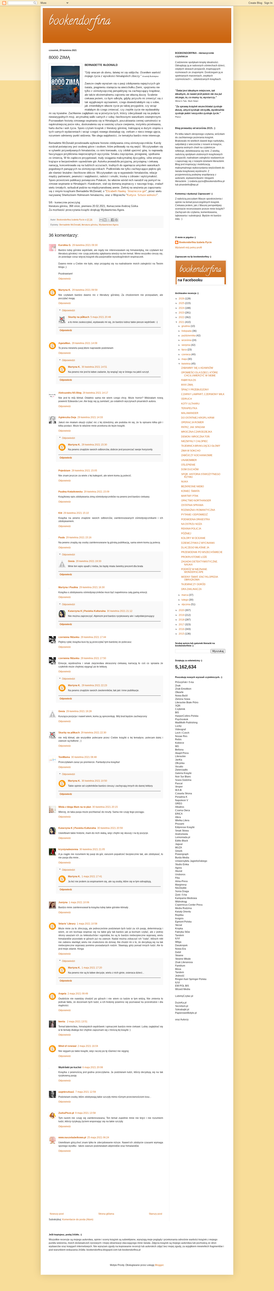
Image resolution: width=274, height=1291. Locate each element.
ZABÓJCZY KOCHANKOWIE (196, 455)
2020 (182, 610)
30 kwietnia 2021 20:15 (105, 807)
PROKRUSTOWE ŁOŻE (194, 557)
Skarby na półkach (78, 317)
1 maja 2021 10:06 (79, 902)
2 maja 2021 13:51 (77, 1021)
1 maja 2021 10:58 (87, 923)
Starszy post (155, 1213)
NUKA (184, 481)
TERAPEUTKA (189, 408)
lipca (184, 349)
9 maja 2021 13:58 (85, 1113)
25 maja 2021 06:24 (98, 1137)
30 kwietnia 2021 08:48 (84, 757)
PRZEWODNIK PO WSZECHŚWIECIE (201, 552)
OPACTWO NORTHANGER (196, 500)
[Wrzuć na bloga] (105, 220)
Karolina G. (64, 245)
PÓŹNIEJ (186, 533)
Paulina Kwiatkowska (70, 491)
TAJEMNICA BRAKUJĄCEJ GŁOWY (200, 445)
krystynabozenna (68, 849)
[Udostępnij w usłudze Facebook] (113, 220)
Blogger (159, 1265)
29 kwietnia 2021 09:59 (84, 290)
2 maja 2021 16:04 (88, 1046)
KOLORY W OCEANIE (193, 538)
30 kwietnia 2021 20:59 (110, 828)
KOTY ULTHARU (190, 403)
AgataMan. (64, 343)
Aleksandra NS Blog (69, 392)
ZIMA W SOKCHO (190, 450)
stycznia (186, 604)
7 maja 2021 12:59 (85, 1091)
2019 (182, 615)
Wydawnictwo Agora (108, 224)
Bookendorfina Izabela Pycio (195, 242)
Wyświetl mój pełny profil (188, 247)
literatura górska (89, 224)
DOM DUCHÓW (190, 469)
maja (185, 359)
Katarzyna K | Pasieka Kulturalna (87, 611)
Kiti (60, 513)
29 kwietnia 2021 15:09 (96, 491)
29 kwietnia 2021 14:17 (95, 392)
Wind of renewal (67, 1046)
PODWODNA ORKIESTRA (195, 519)
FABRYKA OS (188, 380)
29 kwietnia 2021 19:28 (79, 711)
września (187, 340)
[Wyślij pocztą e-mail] (101, 220)
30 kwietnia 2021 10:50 (94, 780)
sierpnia (186, 345)
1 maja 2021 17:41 (92, 876)
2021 (182, 322)
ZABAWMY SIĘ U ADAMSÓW (197, 368)
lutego (185, 599)
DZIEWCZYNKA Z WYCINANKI (198, 543)
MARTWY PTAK (189, 495)
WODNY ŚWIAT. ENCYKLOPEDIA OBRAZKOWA (199, 578)
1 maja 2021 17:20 (92, 967)
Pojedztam (64, 470)
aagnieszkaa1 (66, 1091)
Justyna (63, 902)
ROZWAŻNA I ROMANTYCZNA (198, 510)
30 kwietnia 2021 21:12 (119, 611)
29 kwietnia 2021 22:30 (93, 732)
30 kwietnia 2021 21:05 (92, 849)
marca (185, 595)
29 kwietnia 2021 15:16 (78, 537)
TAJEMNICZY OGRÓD (193, 584)
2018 (182, 619)
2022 (182, 317)
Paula (61, 537)
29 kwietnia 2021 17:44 (93, 637)
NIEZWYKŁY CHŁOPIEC (194, 441)
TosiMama (64, 757)
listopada (187, 331)
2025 (182, 303)
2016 (182, 629)
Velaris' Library (67, 923)
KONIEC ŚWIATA (190, 491)
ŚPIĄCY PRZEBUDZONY (195, 389)
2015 (182, 633)
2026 (182, 298)
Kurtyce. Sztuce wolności (142, 195)
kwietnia (186, 363)
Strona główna (106, 1213)
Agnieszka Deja (67, 417)
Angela (62, 993)
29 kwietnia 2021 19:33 (88, 561)
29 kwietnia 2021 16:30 (92, 587)
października (189, 335)
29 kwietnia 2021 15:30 (94, 444)
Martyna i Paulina (68, 587)
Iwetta (62, 1021)
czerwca (186, 354)
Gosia (71, 561)
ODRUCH (186, 398)
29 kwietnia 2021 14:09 (84, 343)
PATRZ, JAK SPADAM (193, 427)
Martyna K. (64, 290)
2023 (182, 312)
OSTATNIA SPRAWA (192, 505)
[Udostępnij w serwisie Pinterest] (116, 220)
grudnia (186, 326)
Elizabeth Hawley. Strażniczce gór (126, 191)
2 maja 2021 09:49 (78, 993)
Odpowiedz (64, 278)
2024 (182, 308)
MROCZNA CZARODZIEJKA (196, 431)
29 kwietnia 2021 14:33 (90, 417)
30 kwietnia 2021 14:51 (94, 366)
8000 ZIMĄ (187, 384)
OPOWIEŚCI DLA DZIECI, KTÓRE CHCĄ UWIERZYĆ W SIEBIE (199, 374)
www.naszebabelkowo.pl (72, 1137)
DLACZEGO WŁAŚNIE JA (195, 547)
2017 (182, 624)
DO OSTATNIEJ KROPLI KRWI (197, 417)
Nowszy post (57, 1213)
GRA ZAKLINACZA (191, 589)
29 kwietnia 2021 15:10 (76, 513)
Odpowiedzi (68, 310)
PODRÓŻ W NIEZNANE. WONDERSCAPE (194, 570)
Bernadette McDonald (69, 224)
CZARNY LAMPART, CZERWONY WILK (202, 394)
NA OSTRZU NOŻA (191, 524)
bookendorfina (80, 21)
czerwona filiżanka (68, 637)
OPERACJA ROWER (192, 422)
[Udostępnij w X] (109, 220)
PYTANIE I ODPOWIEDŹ (194, 514)
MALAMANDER (189, 413)
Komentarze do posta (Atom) (77, 1219)
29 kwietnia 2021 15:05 (84, 470)
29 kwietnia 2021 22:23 (94, 685)
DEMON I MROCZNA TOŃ (195, 436)
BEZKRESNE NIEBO (192, 486)
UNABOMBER (189, 460)
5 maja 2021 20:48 (100, 317)
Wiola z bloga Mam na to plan (74, 807)
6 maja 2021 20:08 (92, 1067)
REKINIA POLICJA (191, 528)
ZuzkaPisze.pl (66, 1113)
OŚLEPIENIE (188, 464)
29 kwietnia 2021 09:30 (85, 245)
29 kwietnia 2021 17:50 (93, 658)
